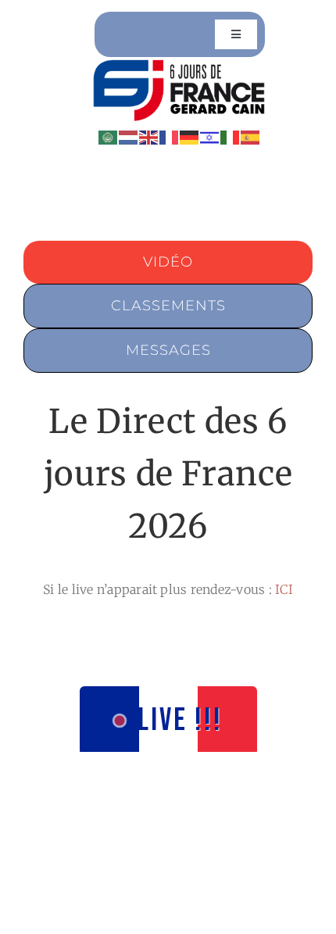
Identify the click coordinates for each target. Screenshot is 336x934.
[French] (169, 136)
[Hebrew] (210, 136)
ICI (284, 589)
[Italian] (230, 136)
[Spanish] (251, 136)
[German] (190, 136)
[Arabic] (108, 136)
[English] (149, 136)
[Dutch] (129, 136)
